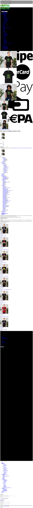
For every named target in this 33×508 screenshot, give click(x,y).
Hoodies (4, 13)
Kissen (5, 39)
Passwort (1, 504)
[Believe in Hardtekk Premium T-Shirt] (4, 313)
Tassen (5, 40)
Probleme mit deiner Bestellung (5, 338)
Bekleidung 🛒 (3, 463)
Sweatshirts (5, 12)
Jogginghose (6, 21)
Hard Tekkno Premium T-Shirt (3, 329)
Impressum (3, 342)
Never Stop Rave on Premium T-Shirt (4, 249)
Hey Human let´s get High (6, 197)
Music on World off (5, 201)
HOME (2, 8)
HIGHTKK (4, 28)
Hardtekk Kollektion (5, 47)
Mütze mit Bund (6, 168)
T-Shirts (5, 464)
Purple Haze (4, 204)
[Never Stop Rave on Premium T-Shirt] (4, 246)
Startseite (1, 129)
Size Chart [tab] (3, 214)
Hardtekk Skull (4, 196)
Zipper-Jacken (5, 167)
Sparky (4, 30)
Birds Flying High (5, 189)
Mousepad (4, 161)
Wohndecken (3, 211)
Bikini (3, 23)
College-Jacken (6, 19)
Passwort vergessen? (2, 499)
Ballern (3, 188)
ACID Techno (4, 186)
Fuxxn (3, 181)
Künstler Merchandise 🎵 (5, 474)
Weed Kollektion (5, 48)
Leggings (5, 22)
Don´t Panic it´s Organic (7, 129)
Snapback (5, 169)
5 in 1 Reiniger (4, 479)
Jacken (4, 18)
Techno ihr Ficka (5, 209)
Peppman (4, 203)
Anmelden (7, 498)
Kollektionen (3, 44)
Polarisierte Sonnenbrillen (7, 43)
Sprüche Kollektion (5, 178)
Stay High (4, 207)
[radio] (3, 141)
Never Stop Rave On (5, 202)
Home (4, 38)
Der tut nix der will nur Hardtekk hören (7, 190)
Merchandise (3, 179)
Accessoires (3, 157)
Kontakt (2, 336)
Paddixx (4, 29)
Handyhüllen (4, 34)
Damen (2, 173)
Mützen (4, 16)
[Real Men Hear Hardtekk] (4, 233)
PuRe (3, 183)
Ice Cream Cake (5, 200)
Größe (1, 143)
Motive (3, 129)
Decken (2, 174)
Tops (3, 14)
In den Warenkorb (2, 147)
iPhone (5, 35)
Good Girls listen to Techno (6, 194)
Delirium (4, 26)
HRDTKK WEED (5, 198)
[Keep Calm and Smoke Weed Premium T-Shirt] (4, 286)
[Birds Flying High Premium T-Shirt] (4, 273)
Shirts (3, 11)
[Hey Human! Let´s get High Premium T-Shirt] (3, 138)
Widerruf (2, 346)
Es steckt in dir (4, 193)
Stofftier (4, 208)
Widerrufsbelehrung (4, 341)
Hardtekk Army (4, 195)
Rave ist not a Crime (5, 205)
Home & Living (3, 175)
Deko (4, 484)
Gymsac (5, 37)
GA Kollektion (5, 46)
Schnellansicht (2, 260)
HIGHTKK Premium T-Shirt (3, 262)
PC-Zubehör (4, 41)
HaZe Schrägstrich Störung (7, 27)
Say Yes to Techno (5, 206)
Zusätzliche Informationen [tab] (5, 213)
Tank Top (5, 15)
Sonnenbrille (4, 42)
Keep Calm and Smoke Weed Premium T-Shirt (5, 289)
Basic (2, 162)
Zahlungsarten (3, 337)
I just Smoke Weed (5, 199)
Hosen (4, 20)
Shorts (5, 165)
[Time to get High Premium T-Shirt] (3, 135)
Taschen (4, 36)
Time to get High (5, 210)
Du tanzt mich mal (5, 192)
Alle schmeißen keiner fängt (6, 187)
